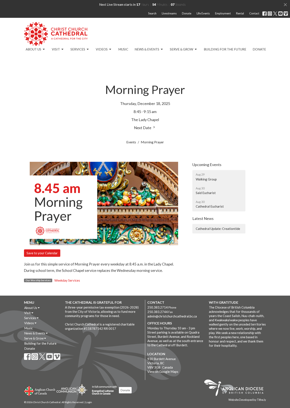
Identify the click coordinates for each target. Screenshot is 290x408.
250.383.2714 (157, 307)
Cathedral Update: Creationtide (218, 229)
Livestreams (169, 13)
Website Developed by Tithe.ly (247, 399)
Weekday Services (67, 280)
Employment (223, 13)
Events (131, 142)
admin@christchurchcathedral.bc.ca (172, 316)
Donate (186, 13)
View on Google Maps (162, 371)
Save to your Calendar (42, 253)
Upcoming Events (206, 164)
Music (123, 49)
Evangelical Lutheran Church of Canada (103, 390)
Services (77, 49)
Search (152, 13)
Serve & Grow (181, 49)
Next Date (143, 127)
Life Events (203, 13)
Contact (254, 13)
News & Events (147, 49)
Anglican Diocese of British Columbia (236, 388)
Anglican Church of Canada (40, 390)
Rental (240, 13)
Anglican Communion (72, 390)
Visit (56, 49)
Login (89, 402)
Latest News (203, 218)
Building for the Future (225, 49)
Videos (102, 49)
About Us (33, 49)
